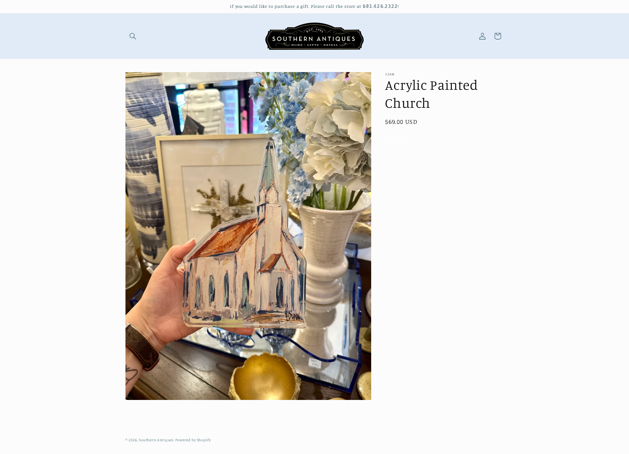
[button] (133, 36)
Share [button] (399, 140)
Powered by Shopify (193, 440)
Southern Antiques (156, 440)
